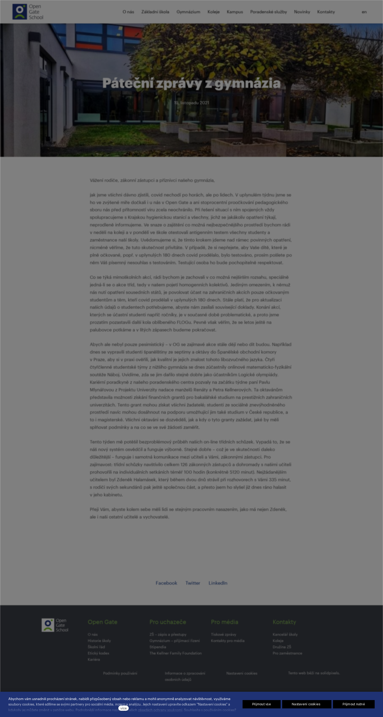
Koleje (278, 640)
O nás (93, 634)
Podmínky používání (120, 673)
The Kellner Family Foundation (176, 653)
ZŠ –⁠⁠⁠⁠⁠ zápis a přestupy (168, 634)
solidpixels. (330, 673)
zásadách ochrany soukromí (160, 710)
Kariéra (94, 659)
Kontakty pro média (228, 640)
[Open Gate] (28, 12)
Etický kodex (98, 653)
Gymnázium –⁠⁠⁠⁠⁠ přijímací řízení (175, 640)
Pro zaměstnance (287, 653)
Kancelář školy (285, 634)
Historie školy (99, 640)
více (123, 708)
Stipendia (158, 647)
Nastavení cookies (241, 673)
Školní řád (96, 647)
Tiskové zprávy (223, 634)
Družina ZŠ (282, 647)
